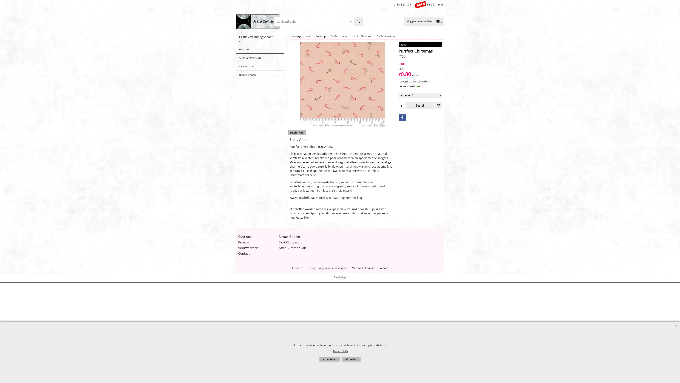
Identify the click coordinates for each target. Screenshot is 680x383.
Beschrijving (297, 132)
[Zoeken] (358, 21)
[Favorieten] (438, 105)
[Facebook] (402, 117)
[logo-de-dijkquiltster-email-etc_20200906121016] (263, 21)
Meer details (340, 351)
